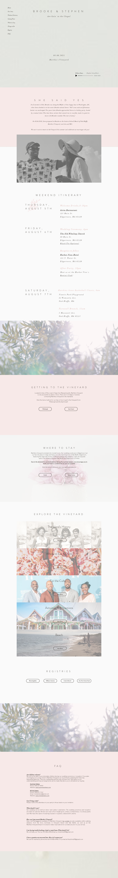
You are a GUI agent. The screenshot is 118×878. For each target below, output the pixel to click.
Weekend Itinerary (13, 15)
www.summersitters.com (43, 787)
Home (9, 8)
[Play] (76, 75)
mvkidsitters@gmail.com (41, 794)
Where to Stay (11, 22)
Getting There (11, 19)
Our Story (10, 11)
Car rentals (65, 821)
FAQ (9, 34)
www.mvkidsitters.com (42, 796)
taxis (37, 821)
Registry (10, 30)
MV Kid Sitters (34, 791)
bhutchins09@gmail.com (65, 832)
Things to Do (11, 26)
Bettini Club (66, 275)
